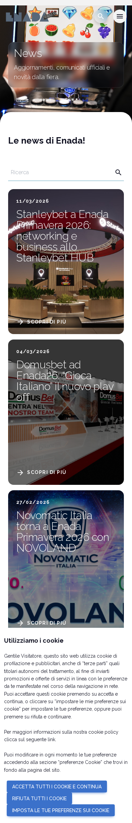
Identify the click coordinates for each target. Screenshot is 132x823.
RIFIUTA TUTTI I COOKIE (39, 798)
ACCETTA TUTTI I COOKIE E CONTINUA (57, 786)
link (51, 739)
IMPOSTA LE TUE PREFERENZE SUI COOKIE (60, 810)
